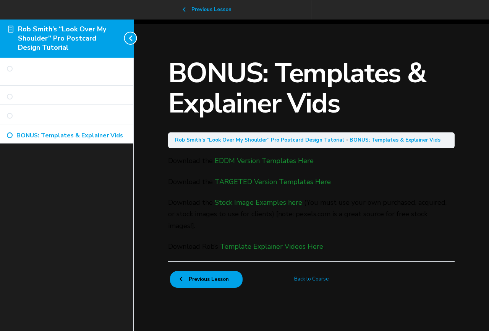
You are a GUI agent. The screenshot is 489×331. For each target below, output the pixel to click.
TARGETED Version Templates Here (273, 181)
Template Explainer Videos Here (271, 246)
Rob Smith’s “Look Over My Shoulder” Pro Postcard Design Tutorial (62, 38)
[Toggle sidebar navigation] (131, 38)
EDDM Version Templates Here (264, 160)
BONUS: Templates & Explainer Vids (395, 139)
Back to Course (311, 278)
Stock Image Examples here (258, 202)
